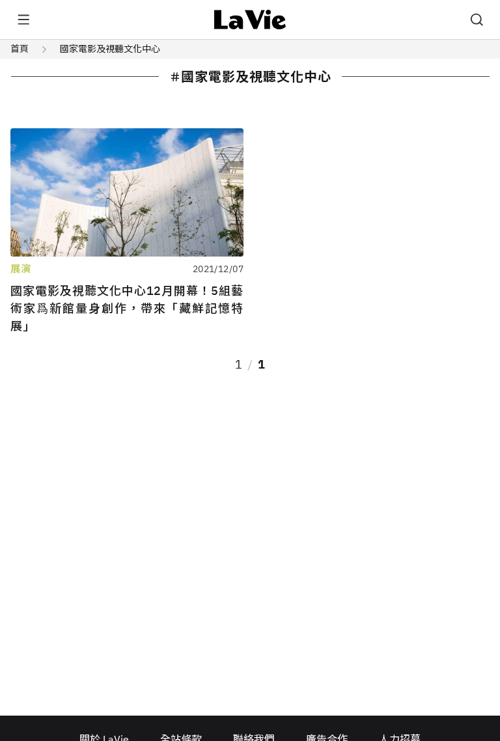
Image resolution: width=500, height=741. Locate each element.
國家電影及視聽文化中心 (110, 49)
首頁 (19, 49)
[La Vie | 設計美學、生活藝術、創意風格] (250, 19)
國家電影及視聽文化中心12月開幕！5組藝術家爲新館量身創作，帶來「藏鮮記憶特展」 (126, 308)
